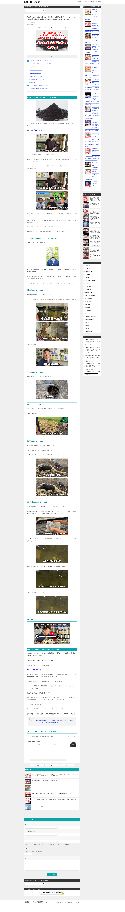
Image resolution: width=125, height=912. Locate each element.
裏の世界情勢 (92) (88, 331)
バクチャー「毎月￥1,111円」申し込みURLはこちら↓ (41, 88)
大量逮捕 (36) (87, 307)
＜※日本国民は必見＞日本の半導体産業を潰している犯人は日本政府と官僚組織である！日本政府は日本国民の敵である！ (95, 231)
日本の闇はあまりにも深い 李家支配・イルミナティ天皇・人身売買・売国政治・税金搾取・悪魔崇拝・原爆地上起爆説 (95, 237)
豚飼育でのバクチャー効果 (36, 76)
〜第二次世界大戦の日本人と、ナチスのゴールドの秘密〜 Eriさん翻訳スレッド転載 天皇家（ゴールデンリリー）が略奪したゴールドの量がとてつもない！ (95, 218)
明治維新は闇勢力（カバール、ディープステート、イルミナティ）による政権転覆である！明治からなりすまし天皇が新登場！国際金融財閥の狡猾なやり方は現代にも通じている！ (95, 249)
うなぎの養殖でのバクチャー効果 (37, 79)
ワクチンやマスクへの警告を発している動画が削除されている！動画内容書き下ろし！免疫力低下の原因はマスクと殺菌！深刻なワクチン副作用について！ (92, 26)
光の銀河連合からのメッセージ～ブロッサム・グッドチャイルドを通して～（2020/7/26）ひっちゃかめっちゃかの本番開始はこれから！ (92, 174)
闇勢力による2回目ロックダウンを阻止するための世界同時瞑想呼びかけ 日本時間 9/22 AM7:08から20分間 (51, 793)
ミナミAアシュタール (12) (90, 268)
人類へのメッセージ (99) (90, 295)
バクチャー (33, 759)
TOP (29, 901)
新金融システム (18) (89, 322)
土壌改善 (56, 759)
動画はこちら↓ (33, 82)
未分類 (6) (87, 328)
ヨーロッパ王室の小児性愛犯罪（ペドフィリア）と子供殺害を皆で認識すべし (92, 357)
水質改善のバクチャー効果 (36, 66)
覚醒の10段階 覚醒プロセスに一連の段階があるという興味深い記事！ (45, 780)
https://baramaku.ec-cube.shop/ (34, 743)
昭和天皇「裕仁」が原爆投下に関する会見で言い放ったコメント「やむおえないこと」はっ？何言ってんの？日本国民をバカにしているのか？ (95, 212)
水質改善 (51, 759)
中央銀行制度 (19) (88, 292)
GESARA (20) (87, 277)
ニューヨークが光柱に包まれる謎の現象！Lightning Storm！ (43, 806)
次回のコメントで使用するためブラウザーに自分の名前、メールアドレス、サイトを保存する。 (48, 844)
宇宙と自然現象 (30, 24)
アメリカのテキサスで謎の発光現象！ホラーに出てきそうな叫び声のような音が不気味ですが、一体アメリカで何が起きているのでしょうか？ (55, 800)
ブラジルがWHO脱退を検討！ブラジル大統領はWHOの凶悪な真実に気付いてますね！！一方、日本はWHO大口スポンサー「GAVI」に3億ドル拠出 (92, 125)
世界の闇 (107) (88, 289)
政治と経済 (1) (87, 265)
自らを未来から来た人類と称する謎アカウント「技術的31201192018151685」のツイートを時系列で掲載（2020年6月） (92, 72)
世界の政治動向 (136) (89, 286)
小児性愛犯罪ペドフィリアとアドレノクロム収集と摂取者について (95, 255)
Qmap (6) (86, 283)
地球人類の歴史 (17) (89, 301)
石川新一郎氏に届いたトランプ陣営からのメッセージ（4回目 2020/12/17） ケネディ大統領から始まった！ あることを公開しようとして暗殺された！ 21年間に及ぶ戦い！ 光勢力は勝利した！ (92, 139)
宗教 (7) (86, 313)
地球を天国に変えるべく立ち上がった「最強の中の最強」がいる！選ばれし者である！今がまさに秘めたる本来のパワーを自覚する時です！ (92, 14)
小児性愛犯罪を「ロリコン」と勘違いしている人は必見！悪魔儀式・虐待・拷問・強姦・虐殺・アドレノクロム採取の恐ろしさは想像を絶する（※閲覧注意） (95, 199)
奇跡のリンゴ (45, 759)
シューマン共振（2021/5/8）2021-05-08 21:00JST (95, 204)
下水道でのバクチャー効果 (36, 70)
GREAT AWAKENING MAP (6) (91, 280)
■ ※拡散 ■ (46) (88, 274)
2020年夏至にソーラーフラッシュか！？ (95, 183)
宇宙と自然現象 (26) (89, 310)
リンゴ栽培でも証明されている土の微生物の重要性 (41, 63)
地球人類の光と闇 (32, 2)
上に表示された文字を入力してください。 (34, 851)
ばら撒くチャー (63, 759)
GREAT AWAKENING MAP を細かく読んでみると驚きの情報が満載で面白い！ (95, 223)
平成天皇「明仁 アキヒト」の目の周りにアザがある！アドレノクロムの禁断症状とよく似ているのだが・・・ (92, 363)
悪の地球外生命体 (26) (89, 319)
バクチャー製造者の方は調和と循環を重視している (40, 85)
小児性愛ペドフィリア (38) (90, 316)
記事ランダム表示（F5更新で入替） (91, 6)
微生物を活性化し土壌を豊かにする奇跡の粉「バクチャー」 (42, 60)
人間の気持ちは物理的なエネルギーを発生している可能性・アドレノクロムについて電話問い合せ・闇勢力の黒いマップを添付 (92, 60)
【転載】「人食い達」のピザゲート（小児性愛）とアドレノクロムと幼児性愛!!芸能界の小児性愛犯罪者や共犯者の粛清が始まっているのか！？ (95, 243)
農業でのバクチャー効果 (35, 73)
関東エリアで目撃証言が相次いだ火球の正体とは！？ (41, 786)
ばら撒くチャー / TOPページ (34, 741)
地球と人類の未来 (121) (89, 298)
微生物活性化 (39, 759)
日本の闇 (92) (87, 325)
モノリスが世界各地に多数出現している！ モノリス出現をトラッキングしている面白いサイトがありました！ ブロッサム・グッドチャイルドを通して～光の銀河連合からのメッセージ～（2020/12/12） (55, 775)
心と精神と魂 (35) (88, 271)
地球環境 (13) (87, 304)
